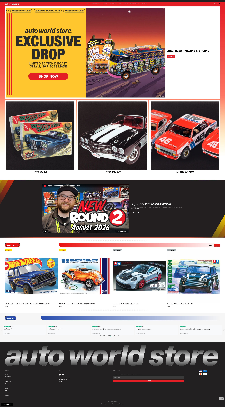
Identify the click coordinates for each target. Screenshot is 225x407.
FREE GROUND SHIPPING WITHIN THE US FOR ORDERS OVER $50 (112, 1)
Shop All (6, 371)
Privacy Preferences (120, 401)
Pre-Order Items (8, 378)
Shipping (6, 385)
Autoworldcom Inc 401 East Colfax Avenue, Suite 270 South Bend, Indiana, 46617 (64, 375)
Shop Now (171, 55)
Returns (6, 388)
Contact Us (7, 392)
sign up (148, 378)
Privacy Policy (103, 401)
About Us (6, 390)
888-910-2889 (61, 378)
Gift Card (6, 383)
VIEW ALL (210, 242)
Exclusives (6, 376)
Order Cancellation (7, 404)
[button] (215, 242)
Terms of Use (111, 401)
